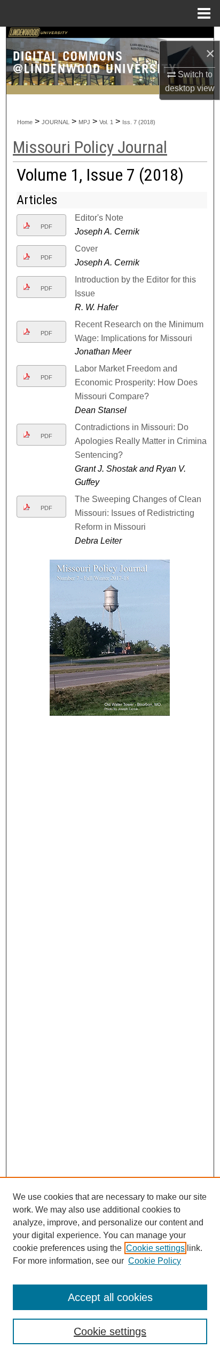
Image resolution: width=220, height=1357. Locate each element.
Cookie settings (155, 1248)
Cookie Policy (154, 1260)
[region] (110, 1267)
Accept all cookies (110, 1297)
